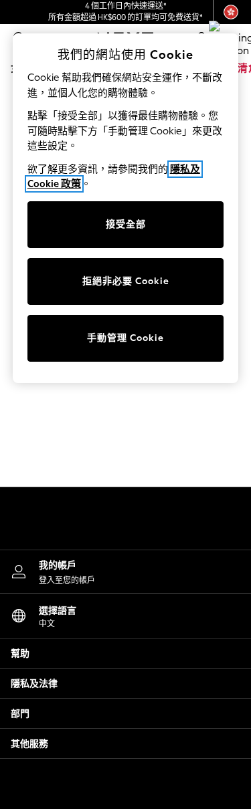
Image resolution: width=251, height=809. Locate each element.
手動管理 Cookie (125, 338)
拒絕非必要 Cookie (125, 281)
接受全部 (126, 224)
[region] (126, 208)
